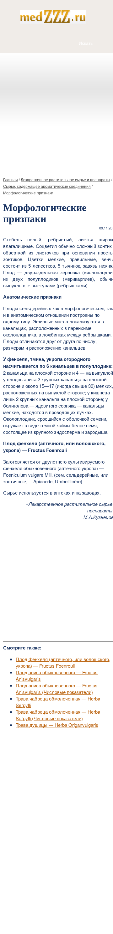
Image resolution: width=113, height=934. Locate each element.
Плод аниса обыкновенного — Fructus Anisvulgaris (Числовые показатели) (57, 688)
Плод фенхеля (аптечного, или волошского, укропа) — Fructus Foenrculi (63, 662)
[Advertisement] (56, 112)
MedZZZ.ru (37, 913)
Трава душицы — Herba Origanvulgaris (57, 724)
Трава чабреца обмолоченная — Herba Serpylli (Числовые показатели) (58, 714)
